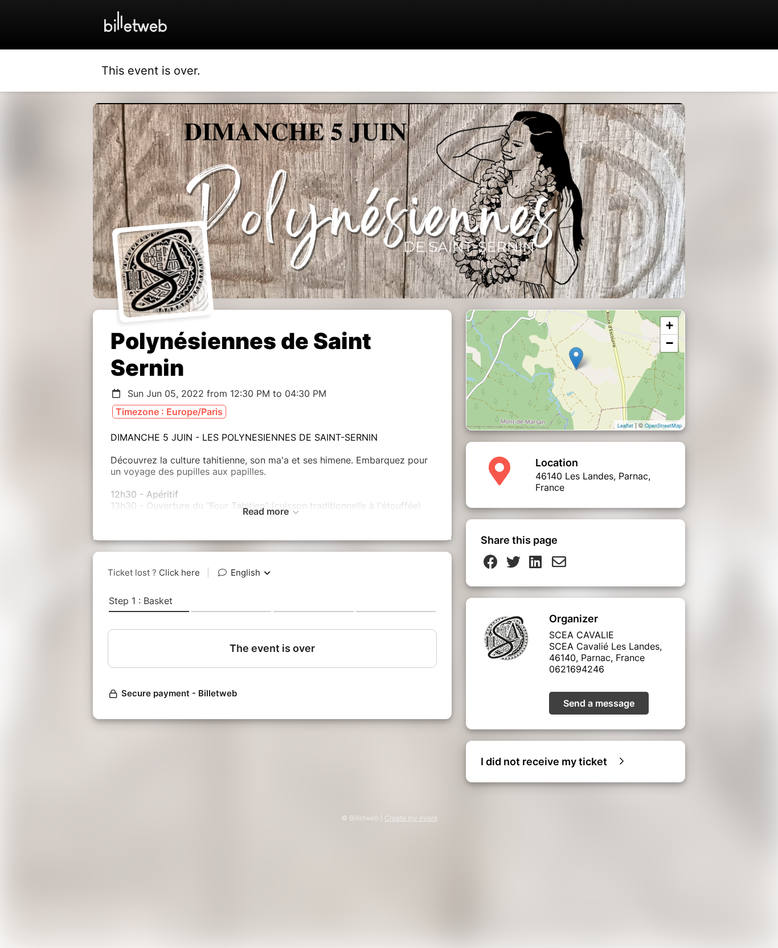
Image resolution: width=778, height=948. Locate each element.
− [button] (669, 343)
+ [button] (669, 325)
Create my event (410, 818)
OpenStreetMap (663, 425)
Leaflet (625, 425)
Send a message (598, 703)
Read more (267, 511)
